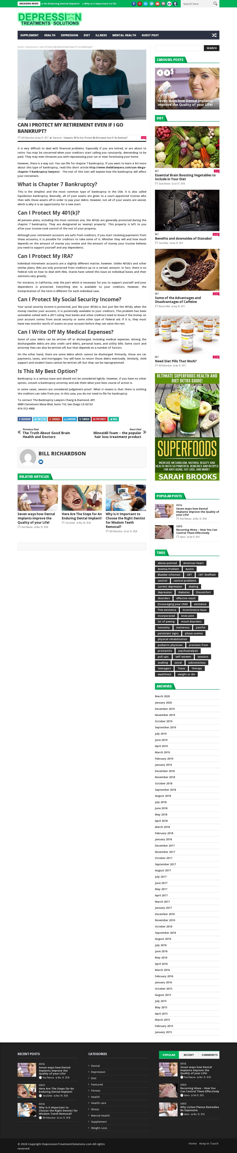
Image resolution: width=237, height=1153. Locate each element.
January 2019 (163, 764)
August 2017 (163, 870)
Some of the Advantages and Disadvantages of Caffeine (178, 300)
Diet (87, 35)
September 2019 (165, 727)
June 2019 (161, 740)
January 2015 (163, 1032)
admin (183, 536)
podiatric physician (170, 645)
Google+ (56, 419)
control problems (185, 580)
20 (217, 234)
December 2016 (165, 914)
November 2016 (165, 920)
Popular (169, 1055)
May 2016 (161, 957)
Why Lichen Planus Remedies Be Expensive (199, 1108)
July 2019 (160, 733)
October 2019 (163, 721)
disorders (164, 598)
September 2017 (165, 864)
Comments (210, 1055)
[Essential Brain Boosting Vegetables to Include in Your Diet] (187, 147)
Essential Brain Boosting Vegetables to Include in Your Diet (185, 177)
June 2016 (161, 951)
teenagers (164, 668)
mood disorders (191, 621)
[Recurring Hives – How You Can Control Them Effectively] (164, 532)
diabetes (184, 592)
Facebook (26, 419)
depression (165, 592)
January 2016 (163, 982)
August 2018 (163, 796)
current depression (170, 586)
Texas (181, 668)
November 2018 (165, 777)
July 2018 (160, 802)
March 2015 (162, 1019)
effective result (186, 598)
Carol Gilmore (164, 183)
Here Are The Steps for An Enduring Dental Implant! (82, 516)
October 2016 (163, 926)
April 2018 (161, 821)
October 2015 (163, 988)
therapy (197, 668)
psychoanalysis (188, 650)
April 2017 (161, 895)
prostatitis (165, 650)
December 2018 (165, 771)
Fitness (95, 1090)
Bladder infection (169, 574)
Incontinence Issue (194, 610)
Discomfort (203, 592)
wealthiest (164, 674)
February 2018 (164, 833)
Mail (115, 419)
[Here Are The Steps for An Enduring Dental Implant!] (82, 498)
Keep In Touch (208, 1143)
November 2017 (165, 852)
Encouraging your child (173, 604)
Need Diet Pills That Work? (176, 361)
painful (200, 627)
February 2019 (164, 758)
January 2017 (163, 907)
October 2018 (163, 783)
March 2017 (162, 901)
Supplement (29, 35)
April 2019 (161, 746)
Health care (98, 1103)
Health (49, 35)
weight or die (186, 674)
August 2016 (163, 939)
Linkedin (71, 419)
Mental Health (124, 35)
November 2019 (165, 715)
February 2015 (164, 1026)
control (162, 580)
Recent (189, 1055)
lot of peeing (166, 621)
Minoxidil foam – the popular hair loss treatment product (117, 433)
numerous (182, 627)
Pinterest (101, 419)
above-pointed (167, 563)
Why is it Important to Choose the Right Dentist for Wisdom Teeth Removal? (105, 3)
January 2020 (163, 702)
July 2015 (160, 1001)
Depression (69, 35)
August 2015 (163, 995)
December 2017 (165, 845)
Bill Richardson (27, 137)
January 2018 (163, 839)
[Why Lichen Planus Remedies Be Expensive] (168, 1109)
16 (217, 357)
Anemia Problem (168, 569)
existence (200, 604)
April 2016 (161, 964)
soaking (163, 662)
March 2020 (162, 696)
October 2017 (163, 858)
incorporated (166, 615)
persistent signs (168, 633)
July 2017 (160, 876)
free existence (167, 610)
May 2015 (161, 1007)
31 (217, 293)
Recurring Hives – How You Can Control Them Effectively (196, 531)
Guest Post (150, 35)
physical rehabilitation (172, 639)
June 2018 (161, 808)
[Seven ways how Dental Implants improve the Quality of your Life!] (38, 498)
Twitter (41, 419)
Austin (190, 569)
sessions (203, 656)
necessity (164, 627)
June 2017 (161, 883)
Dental (179, 505)
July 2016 (160, 945)
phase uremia (194, 633)
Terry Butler (70, 522)
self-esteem (183, 656)
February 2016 (164, 976)
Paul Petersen (27, 527)
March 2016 (162, 970)
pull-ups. (163, 656)
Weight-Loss (99, 1128)
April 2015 (161, 1013)
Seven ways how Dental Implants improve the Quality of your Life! (36, 518)
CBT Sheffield (207, 574)
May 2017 (161, 889)
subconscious (197, 662)
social (178, 662)
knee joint (187, 615)
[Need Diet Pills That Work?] (187, 333)
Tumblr (85, 419)
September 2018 (165, 789)
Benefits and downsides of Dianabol (183, 238)
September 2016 (165, 932)
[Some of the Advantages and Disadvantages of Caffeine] (187, 270)
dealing (193, 586)
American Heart (193, 563)
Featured (97, 1084)
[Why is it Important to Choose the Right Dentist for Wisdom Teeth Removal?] (126, 498)
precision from (198, 645)
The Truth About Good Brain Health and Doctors (46, 433)
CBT (189, 574)
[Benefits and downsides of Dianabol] (187, 210)
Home (21, 46)
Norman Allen (164, 306)
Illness (101, 35)
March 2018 (162, 827)
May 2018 (161, 814)
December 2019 (165, 709)
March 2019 (162, 752)
